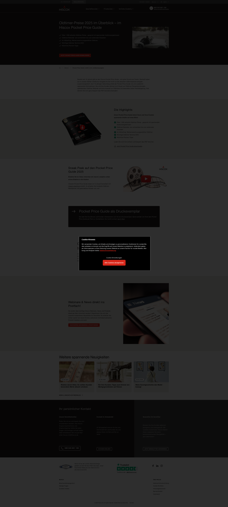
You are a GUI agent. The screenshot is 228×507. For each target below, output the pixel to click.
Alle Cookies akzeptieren (114, 263)
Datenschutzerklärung (108, 250)
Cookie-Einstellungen (114, 258)
